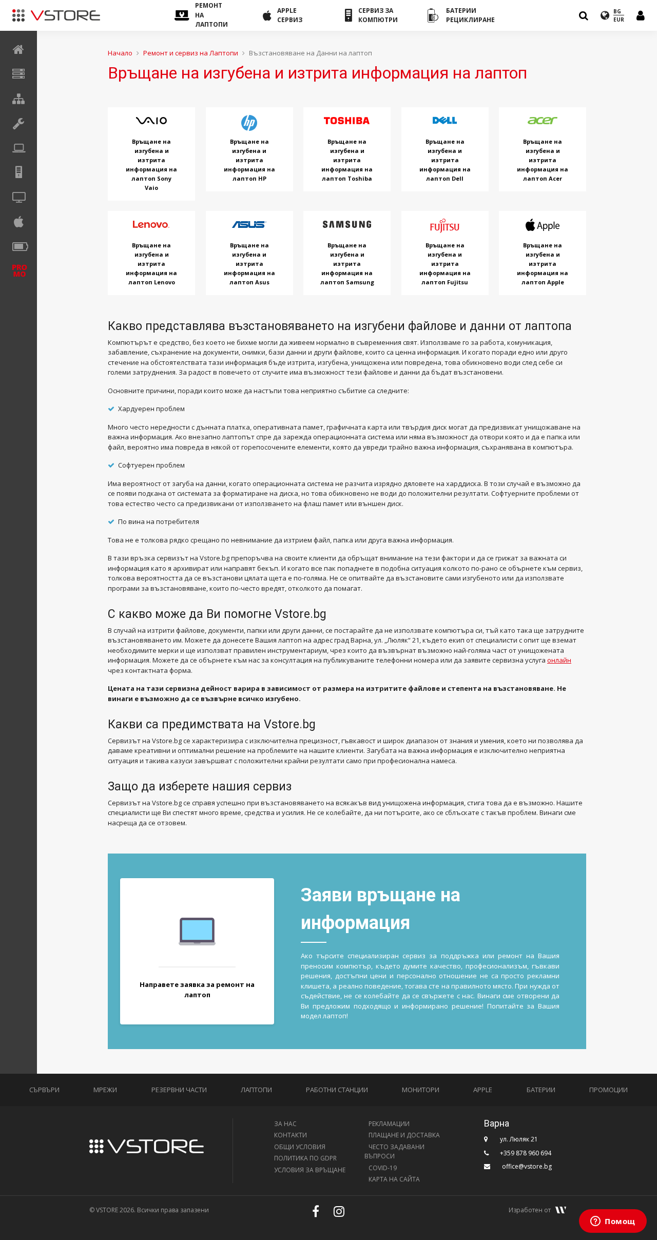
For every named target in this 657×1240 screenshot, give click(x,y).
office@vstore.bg (527, 1166)
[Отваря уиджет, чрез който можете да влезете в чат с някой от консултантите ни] (613, 1222)
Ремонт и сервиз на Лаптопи (190, 52)
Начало (120, 52)
